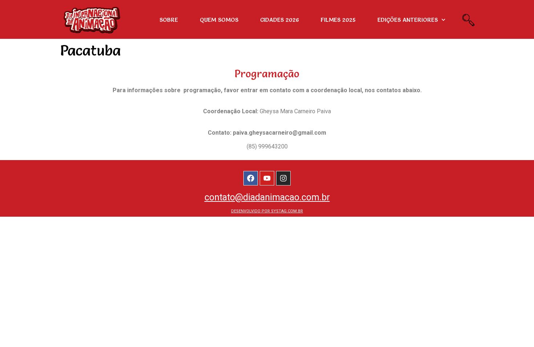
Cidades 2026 (279, 19)
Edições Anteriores (407, 19)
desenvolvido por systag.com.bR (267, 211)
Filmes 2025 (338, 19)
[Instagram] (283, 178)
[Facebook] (250, 178)
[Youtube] (267, 178)
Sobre (168, 19)
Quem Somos (219, 19)
